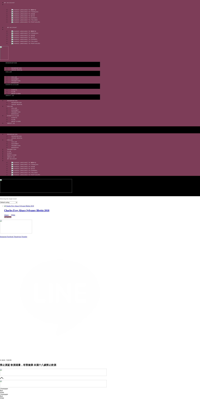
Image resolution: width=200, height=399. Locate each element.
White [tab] (2, 392)
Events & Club (12, 84)
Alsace (6, 215)
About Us (10, 95)
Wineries (15, 82)
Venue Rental (16, 70)
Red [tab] (1, 390)
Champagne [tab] (4, 388)
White (13, 215)
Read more (7, 217)
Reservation (11, 63)
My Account (9, 2)
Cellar (9, 72)
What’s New (16, 93)
